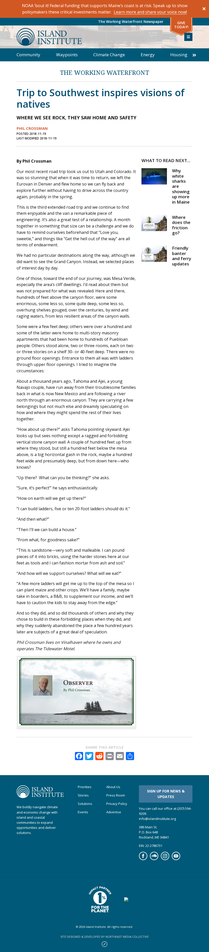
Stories (83, 795)
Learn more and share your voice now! (150, 12)
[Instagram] (165, 859)
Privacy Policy (116, 803)
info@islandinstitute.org (157, 818)
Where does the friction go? (181, 225)
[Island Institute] (97, 37)
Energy (148, 55)
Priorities (85, 787)
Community (28, 55)
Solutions (85, 803)
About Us (113, 787)
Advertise (113, 812)
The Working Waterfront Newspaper (130, 21)
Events (83, 812)
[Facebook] (143, 859)
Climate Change (109, 55)
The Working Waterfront (104, 72)
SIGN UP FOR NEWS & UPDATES (166, 794)
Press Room (115, 795)
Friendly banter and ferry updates (181, 255)
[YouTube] (176, 859)
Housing (178, 55)
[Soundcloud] (154, 859)
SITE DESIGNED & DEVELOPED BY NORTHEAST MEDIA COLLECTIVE (104, 937)
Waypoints (67, 55)
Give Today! (181, 25)
